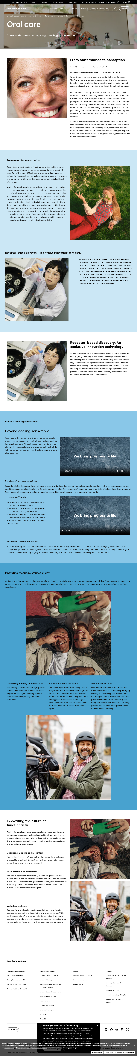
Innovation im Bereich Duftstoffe (65, 16)
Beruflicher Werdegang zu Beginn (116, 1000)
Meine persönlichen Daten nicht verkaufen (31, 1048)
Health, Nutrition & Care (16, 984)
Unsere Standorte (47, 1005)
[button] (115, 8)
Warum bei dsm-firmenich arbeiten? (116, 976)
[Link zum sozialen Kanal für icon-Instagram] (122, 1029)
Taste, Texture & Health (16, 980)
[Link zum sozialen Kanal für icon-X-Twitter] (127, 1029)
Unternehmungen (47, 1010)
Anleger (75, 972)
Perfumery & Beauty (35, 16)
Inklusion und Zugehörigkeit (116, 995)
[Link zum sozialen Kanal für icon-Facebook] (111, 1029)
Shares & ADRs (78, 984)
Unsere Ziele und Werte (49, 975)
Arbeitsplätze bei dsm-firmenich (115, 984)
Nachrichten (45, 1001)
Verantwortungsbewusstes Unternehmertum (50, 985)
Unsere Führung (46, 980)
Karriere (109, 972)
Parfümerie (49, 16)
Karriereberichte (112, 990)
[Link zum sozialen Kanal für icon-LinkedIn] (106, 1029)
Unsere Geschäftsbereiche (15, 16)
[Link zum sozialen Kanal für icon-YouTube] (116, 1029)
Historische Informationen (83, 975)
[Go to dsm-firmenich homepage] (16, 8)
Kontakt (43, 1019)
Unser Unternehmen (47, 972)
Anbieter (43, 1014)
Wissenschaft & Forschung (50, 996)
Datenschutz (9, 1048)
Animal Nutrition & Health (17, 989)
